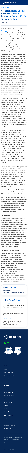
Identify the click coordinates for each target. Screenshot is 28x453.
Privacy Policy (7, 442)
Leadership (6, 408)
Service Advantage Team (10, 425)
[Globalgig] (9, 2)
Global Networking (8, 372)
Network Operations (9, 422)
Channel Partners (8, 411)
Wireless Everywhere (9, 395)
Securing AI (6, 389)
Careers (6, 405)
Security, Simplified (8, 392)
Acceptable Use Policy (9, 449)
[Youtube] (8, 343)
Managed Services (8, 379)
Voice (5, 382)
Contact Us (6, 418)
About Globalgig (8, 402)
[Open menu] (24, 2)
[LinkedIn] (5, 343)
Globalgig (4, 31)
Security (6, 369)
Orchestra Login (8, 428)
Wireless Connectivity (9, 375)
